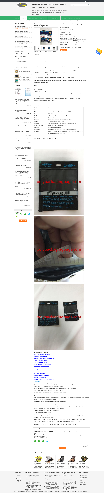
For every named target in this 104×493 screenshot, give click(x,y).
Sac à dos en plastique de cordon (22, 41)
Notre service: (37, 381)
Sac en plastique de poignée (21, 58)
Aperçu (17, 18)
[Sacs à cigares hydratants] (16, 71)
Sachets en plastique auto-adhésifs (22, 53)
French (87, 1)
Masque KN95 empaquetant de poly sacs (33, 490)
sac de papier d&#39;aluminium (21, 43)
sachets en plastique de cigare (47, 424)
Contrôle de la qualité (54, 18)
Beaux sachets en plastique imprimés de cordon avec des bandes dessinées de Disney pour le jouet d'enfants (69, 477)
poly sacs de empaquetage (20, 26)
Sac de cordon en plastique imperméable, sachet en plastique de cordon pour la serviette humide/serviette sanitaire (70, 488)
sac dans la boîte (18, 33)
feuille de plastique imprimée (21, 61)
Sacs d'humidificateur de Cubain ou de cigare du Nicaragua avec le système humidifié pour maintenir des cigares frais (52, 477)
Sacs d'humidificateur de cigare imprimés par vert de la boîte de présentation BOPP (25, 80)
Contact (64, 18)
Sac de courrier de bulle (20, 63)
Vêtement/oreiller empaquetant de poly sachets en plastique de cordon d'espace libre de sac (34, 486)
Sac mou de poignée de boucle (21, 48)
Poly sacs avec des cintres (20, 56)
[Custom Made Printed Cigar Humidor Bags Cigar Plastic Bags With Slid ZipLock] (44, 48)
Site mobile (83, 484)
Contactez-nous (83, 475)
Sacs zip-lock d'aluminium (20, 38)
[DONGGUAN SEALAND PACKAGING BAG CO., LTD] (22, 5)
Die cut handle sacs (19, 51)
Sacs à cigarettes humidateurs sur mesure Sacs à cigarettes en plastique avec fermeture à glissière (46, 53)
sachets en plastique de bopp (21, 46)
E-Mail (81, 480)
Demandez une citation (83, 478)
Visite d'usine (43, 18)
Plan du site (82, 482)
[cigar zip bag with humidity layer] (46, 36)
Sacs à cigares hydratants (24, 71)
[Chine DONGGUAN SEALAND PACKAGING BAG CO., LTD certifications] (18, 91)
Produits (24, 18)
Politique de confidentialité (19, 491)
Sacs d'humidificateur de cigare (30, 20)
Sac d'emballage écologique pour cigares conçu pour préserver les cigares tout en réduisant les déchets (38, 467)
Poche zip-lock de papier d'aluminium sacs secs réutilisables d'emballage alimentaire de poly (33, 482)
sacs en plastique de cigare (70, 424)
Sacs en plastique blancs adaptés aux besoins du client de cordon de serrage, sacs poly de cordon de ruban (70, 483)
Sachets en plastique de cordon (21, 31)
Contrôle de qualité (18, 481)
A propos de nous (32, 18)
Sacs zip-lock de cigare (59, 424)
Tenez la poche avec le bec (20, 36)
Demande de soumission (74, 18)
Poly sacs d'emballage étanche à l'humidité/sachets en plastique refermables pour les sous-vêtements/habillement (33, 477)
